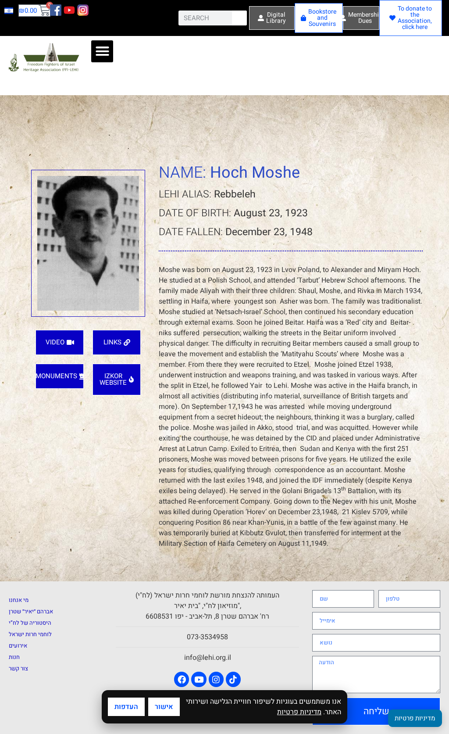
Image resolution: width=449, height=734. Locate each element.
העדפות (126, 707)
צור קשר (18, 668)
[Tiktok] (233, 679)
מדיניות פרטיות (299, 712)
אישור (164, 707)
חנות (14, 657)
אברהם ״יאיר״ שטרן (31, 611)
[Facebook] (181, 679)
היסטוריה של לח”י (30, 623)
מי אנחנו (19, 600)
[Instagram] (216, 679)
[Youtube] (198, 679)
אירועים (18, 645)
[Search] (239, 18)
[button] (102, 51)
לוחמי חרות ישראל (30, 634)
